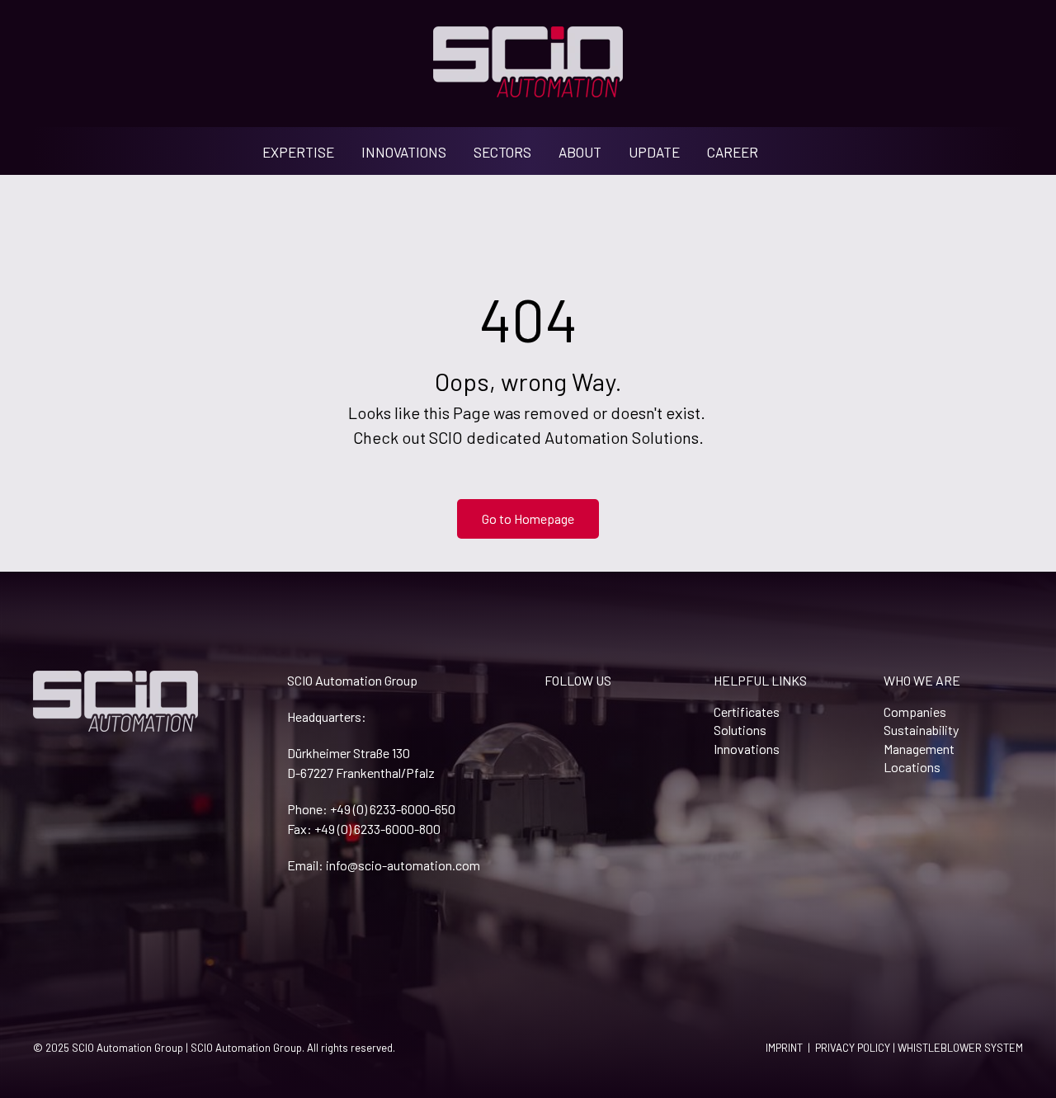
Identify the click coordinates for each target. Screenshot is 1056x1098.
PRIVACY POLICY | (856, 1047)
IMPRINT (784, 1047)
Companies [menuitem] (915, 711)
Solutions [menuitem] (740, 729)
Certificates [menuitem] (747, 711)
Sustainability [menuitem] (921, 729)
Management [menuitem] (919, 748)
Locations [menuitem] (912, 767)
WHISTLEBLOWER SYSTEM (960, 1047)
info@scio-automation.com (403, 865)
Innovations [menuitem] (747, 748)
